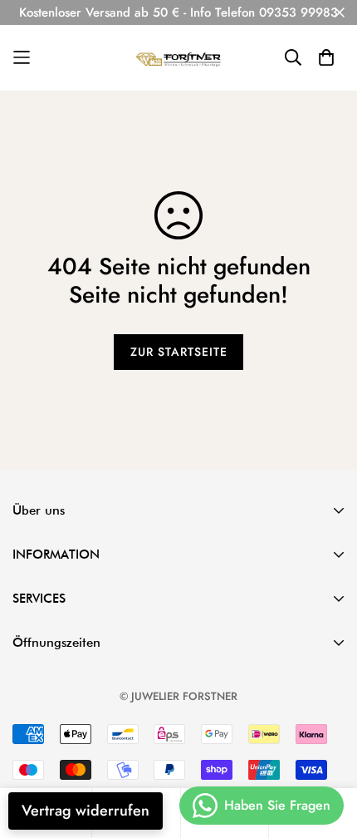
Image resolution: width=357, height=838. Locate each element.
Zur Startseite (178, 351)
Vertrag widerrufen (85, 810)
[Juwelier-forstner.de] (179, 58)
